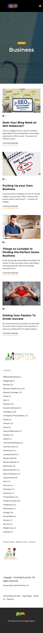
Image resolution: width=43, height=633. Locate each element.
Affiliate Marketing (11, 377)
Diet (5, 400)
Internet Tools (9, 446)
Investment (8, 450)
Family (6, 419)
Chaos (5, 396)
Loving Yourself (9, 454)
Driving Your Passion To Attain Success (19, 317)
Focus (5, 427)
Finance (6, 423)
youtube (6, 532)
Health (6, 439)
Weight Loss (8, 528)
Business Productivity (12, 388)
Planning (7, 489)
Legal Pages (27, 596)
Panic (5, 481)
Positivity (7, 493)
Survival (6, 524)
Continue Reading (10, 143)
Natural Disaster (10, 470)
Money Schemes (9, 462)
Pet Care (6, 485)
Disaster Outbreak (10, 408)
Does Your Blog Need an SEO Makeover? (20, 124)
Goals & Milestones (11, 431)
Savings (6, 512)
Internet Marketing (11, 442)
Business (6, 384)
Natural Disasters (10, 474)
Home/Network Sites (12, 596)
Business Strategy (10, 392)
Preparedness (9, 497)
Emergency (8, 411)
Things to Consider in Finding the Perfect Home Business (21, 252)
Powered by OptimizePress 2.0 (16, 585)
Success (6, 520)
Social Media (8, 516)
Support (10, 599)
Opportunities (9, 477)
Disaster (6, 404)
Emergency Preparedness (13, 415)
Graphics (7, 435)
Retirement (8, 508)
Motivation (8, 466)
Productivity (8, 504)
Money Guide (8, 458)
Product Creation (10, 501)
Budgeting (7, 381)
